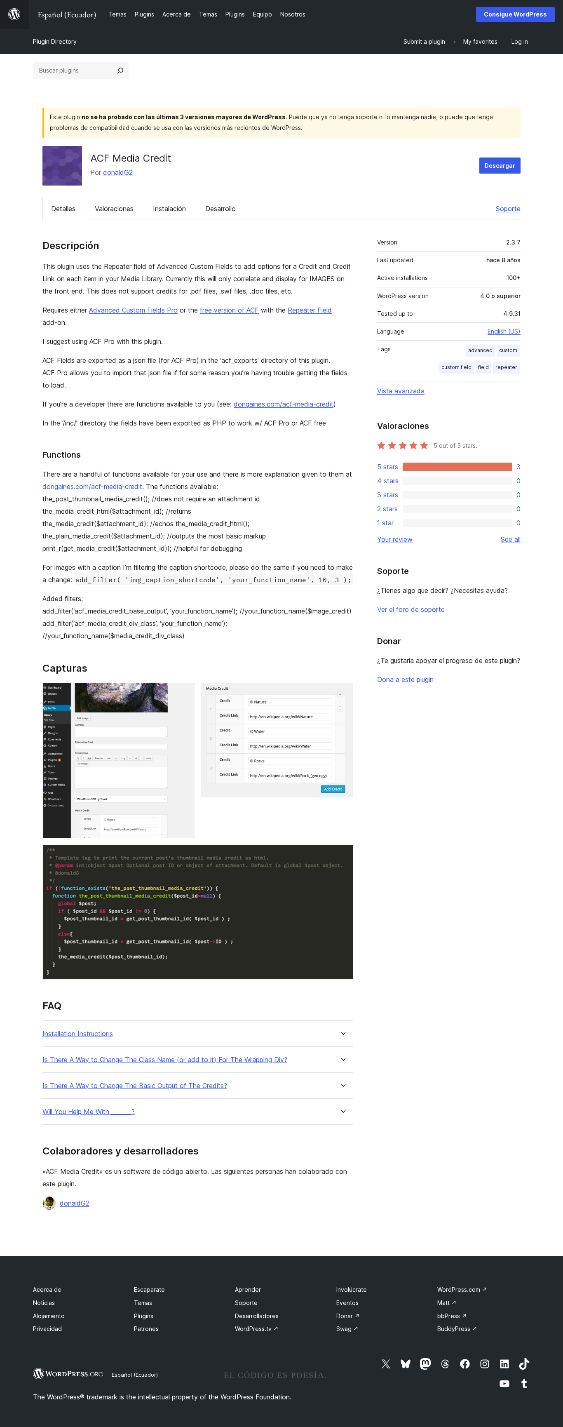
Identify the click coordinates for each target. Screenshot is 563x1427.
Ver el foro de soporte (411, 609)
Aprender (248, 1289)
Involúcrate (351, 1289)
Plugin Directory (55, 41)
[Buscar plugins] (120, 70)
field (483, 367)
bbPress (452, 1315)
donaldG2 (118, 172)
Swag (347, 1328)
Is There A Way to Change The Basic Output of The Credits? (134, 1086)
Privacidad (47, 1328)
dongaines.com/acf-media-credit (283, 404)
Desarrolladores (257, 1315)
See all (511, 539)
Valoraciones (114, 209)
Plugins (143, 1315)
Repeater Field (310, 310)
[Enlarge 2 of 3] (342, 694)
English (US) (504, 331)
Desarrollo (220, 209)
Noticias (44, 1302)
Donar (348, 1315)
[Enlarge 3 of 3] (342, 856)
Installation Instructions (77, 1034)
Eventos (347, 1302)
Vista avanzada (401, 391)
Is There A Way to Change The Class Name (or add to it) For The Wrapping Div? (164, 1060)
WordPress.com (462, 1289)
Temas (143, 1302)
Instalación (169, 209)
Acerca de (47, 1289)
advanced (480, 350)
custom (508, 350)
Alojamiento (49, 1315)
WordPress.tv (257, 1328)
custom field (456, 367)
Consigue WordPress (515, 14)
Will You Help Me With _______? (88, 1112)
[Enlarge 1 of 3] (183, 694)
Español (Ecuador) (135, 1374)
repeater (506, 367)
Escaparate (149, 1289)
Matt (447, 1302)
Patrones (146, 1328)
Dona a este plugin (405, 679)
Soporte (508, 209)
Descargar (500, 165)
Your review (395, 539)
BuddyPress (457, 1328)
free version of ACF (229, 310)
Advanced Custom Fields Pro (133, 310)
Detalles (63, 209)
